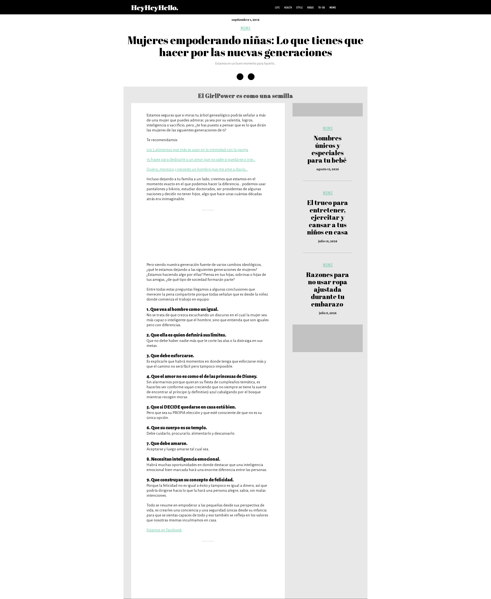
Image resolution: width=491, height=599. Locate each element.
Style (299, 7)
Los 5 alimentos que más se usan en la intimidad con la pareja (197, 149)
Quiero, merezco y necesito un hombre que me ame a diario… (197, 169)
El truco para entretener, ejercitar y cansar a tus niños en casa (327, 217)
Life (277, 7)
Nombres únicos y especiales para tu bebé (327, 149)
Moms (332, 7)
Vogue (310, 7)
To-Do (321, 7)
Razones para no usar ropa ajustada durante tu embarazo (327, 289)
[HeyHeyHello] (154, 9)
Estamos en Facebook (164, 530)
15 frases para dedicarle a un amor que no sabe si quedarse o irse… (201, 159)
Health (288, 7)
